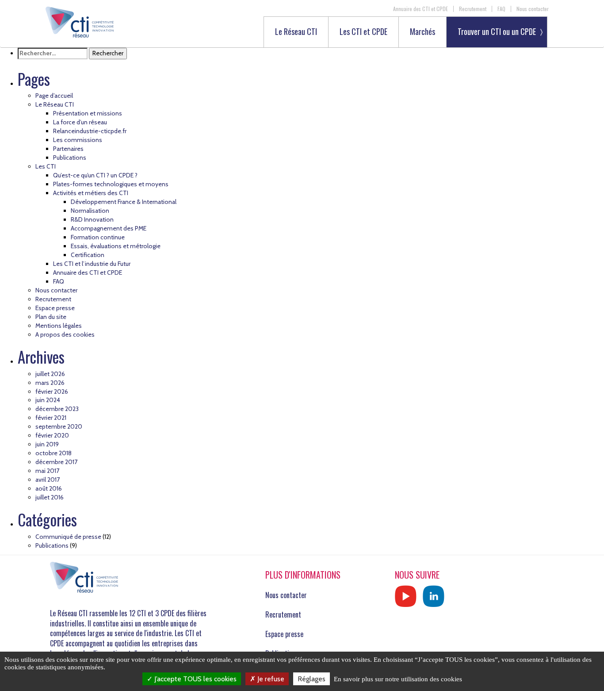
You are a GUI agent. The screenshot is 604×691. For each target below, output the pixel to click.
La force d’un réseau (80, 122)
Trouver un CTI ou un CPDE (497, 31)
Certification (87, 255)
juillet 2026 (50, 374)
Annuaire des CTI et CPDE (420, 9)
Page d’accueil (54, 96)
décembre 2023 (57, 409)
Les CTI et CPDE (363, 32)
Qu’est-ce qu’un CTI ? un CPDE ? (95, 175)
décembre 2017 (56, 462)
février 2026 (51, 391)
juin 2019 (47, 444)
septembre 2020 (58, 426)
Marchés (422, 32)
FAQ (501, 9)
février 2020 (52, 435)
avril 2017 (47, 480)
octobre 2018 (53, 453)
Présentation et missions (87, 113)
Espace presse (55, 308)
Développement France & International (123, 202)
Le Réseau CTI (296, 32)
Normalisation (90, 211)
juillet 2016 (49, 497)
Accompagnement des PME (108, 228)
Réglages (311, 679)
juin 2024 (47, 400)
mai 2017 (47, 471)
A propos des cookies (65, 334)
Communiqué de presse (68, 537)
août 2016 (48, 488)
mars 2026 (50, 383)
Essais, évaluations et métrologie (116, 246)
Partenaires (68, 149)
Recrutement (472, 9)
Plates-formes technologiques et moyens (110, 184)
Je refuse (270, 679)
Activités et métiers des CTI (90, 193)
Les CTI (45, 166)
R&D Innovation (92, 219)
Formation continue (98, 237)
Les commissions (77, 140)
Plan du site (50, 317)
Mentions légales (58, 326)
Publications (69, 157)
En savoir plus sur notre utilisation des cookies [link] (398, 679)
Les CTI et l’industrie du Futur (91, 264)
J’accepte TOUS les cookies (195, 679)
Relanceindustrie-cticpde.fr (89, 131)
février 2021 (50, 418)
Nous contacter (532, 9)
